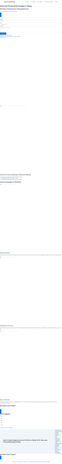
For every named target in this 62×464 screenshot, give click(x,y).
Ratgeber (10, 427)
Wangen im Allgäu (58, 443)
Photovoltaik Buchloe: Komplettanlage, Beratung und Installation (39, 461)
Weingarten (57, 445)
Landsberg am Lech (58, 431)
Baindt (56, 448)
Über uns (25, 461)
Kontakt (56, 1)
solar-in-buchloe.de (9, 2)
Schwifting (57, 434)
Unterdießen (57, 438)
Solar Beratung (33, 1)
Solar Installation (40, 1)
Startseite (27, 1)
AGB (18, 461)
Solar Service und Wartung (48, 1)
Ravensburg (57, 444)
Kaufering (57, 432)
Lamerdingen (57, 439)
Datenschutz (14, 461)
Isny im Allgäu (57, 449)
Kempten (56, 450)
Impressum (21, 461)
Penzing (56, 433)
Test (1, 416)
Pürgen (56, 436)
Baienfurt (56, 446)
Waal (56, 437)
